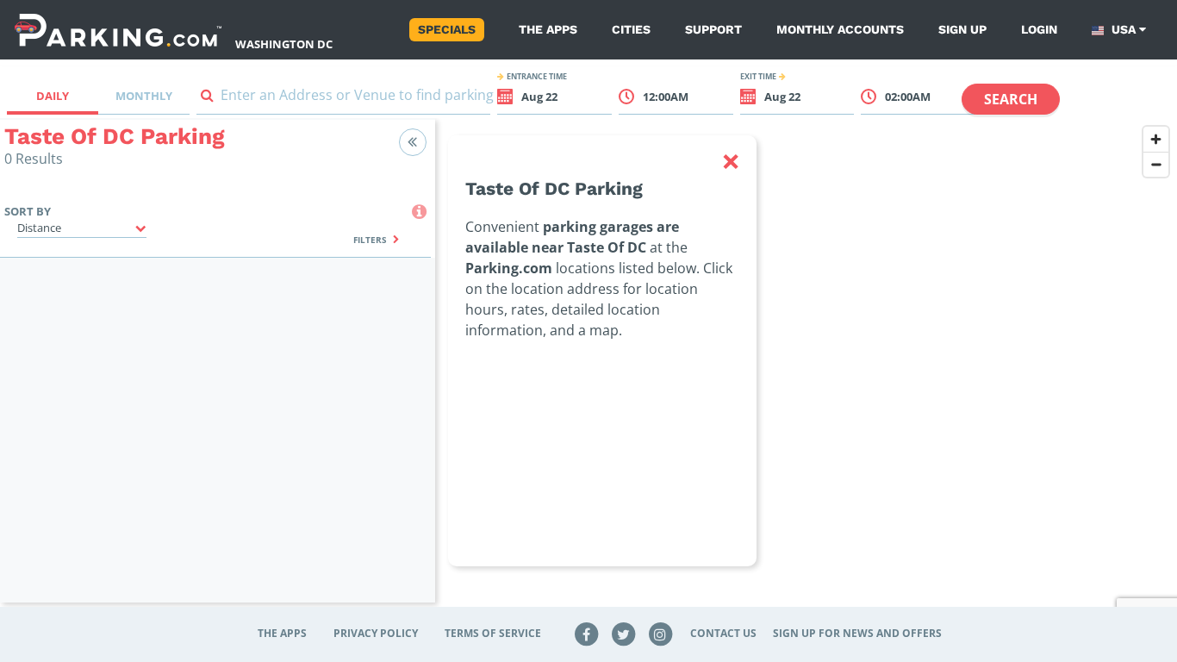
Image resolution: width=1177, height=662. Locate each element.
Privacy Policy (375, 633)
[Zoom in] (1155, 139)
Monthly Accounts (840, 29)
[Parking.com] (118, 30)
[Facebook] (587, 633)
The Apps (548, 29)
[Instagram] (660, 633)
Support (713, 29)
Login (1039, 29)
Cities (631, 29)
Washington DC (284, 44)
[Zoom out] (1155, 164)
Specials (447, 29)
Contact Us (723, 633)
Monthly (143, 95)
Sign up (962, 29)
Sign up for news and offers (857, 633)
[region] (806, 371)
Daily (52, 95)
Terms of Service (493, 633)
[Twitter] (624, 633)
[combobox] (343, 99)
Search (1010, 99)
